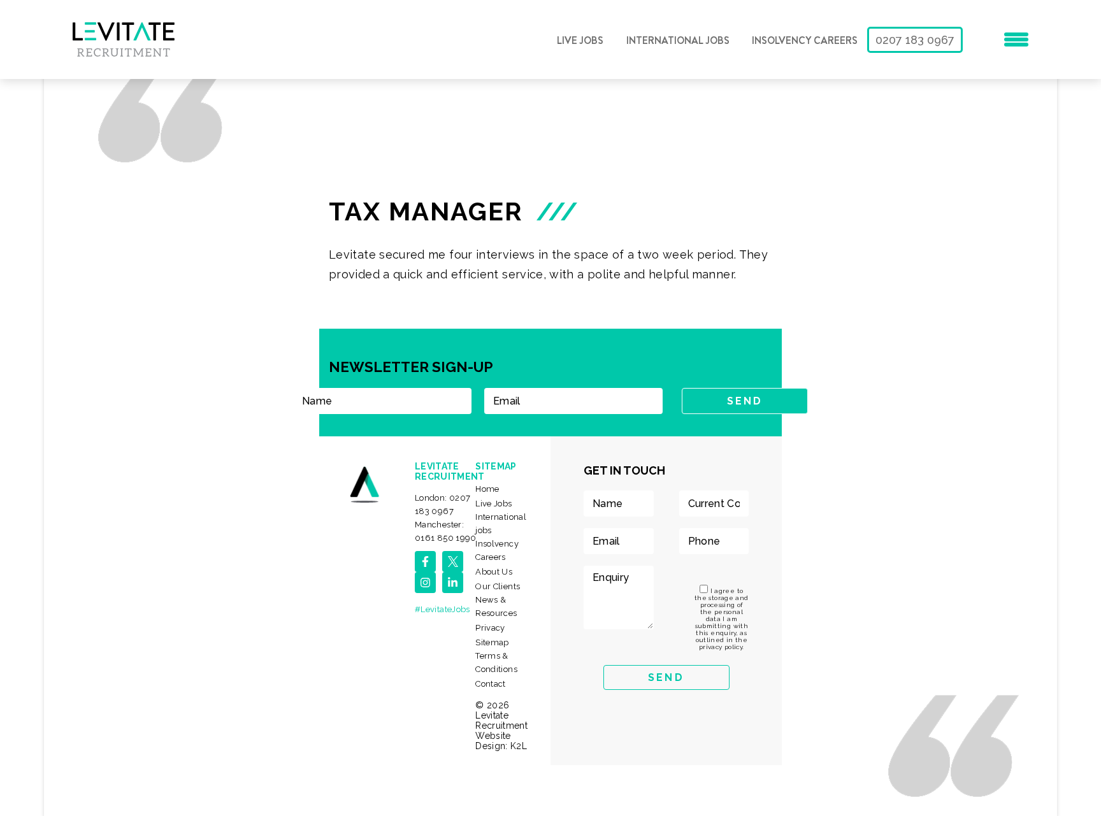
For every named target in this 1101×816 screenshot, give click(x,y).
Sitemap (492, 642)
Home (487, 489)
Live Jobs (580, 41)
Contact (490, 684)
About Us (493, 571)
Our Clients (497, 586)
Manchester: (446, 531)
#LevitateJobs (442, 609)
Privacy (490, 628)
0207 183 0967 (914, 40)
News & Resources (496, 606)
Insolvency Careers (805, 41)
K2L (518, 746)
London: (442, 504)
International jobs (678, 41)
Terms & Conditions (496, 662)
